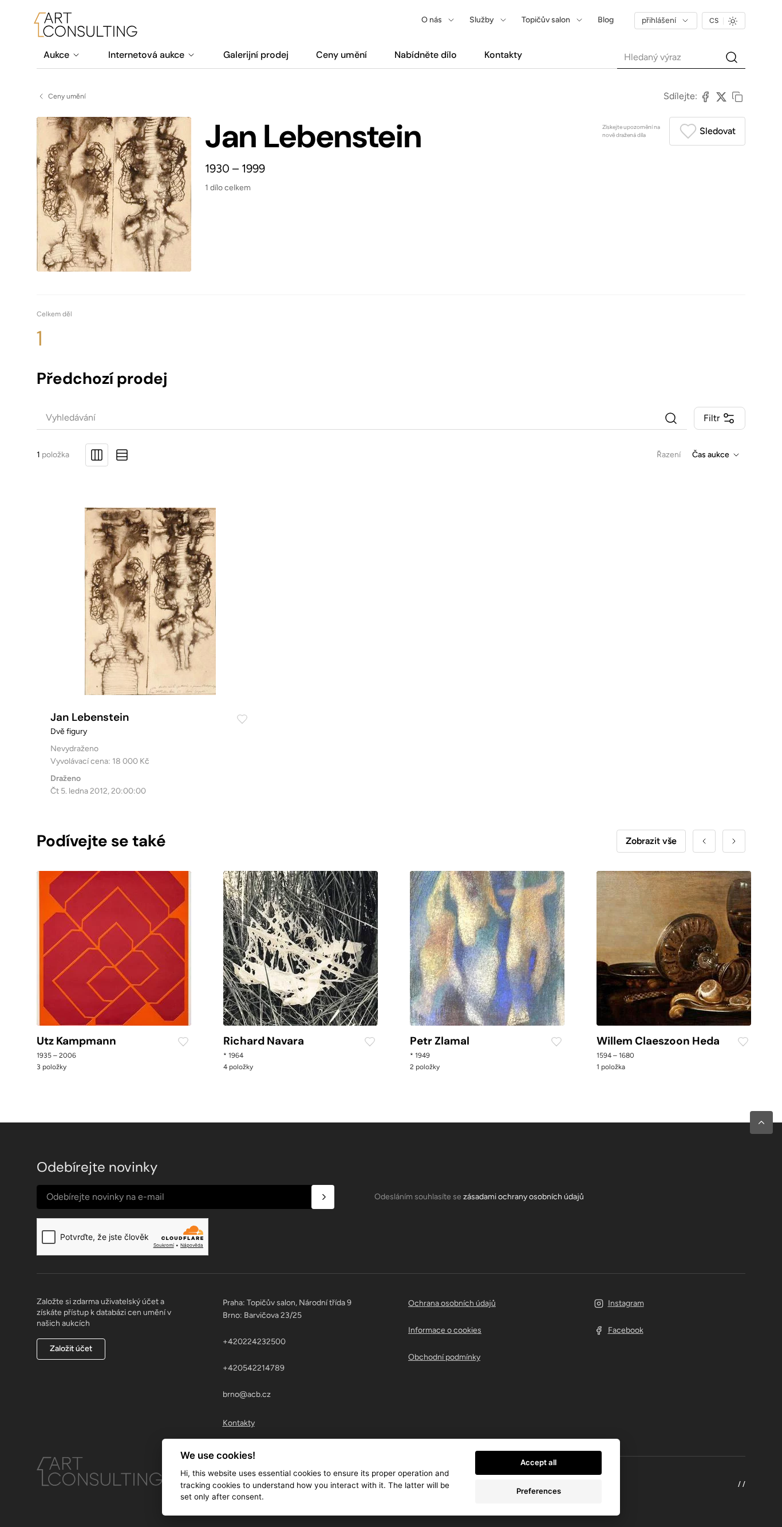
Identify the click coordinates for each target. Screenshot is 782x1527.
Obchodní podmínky (444, 1357)
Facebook (625, 1330)
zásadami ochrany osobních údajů (523, 1197)
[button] (761, 1122)
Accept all (538, 1462)
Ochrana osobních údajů (452, 1303)
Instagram (626, 1303)
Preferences (538, 1490)
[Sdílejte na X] (721, 96)
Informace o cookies (444, 1330)
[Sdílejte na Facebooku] (705, 96)
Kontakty (239, 1423)
